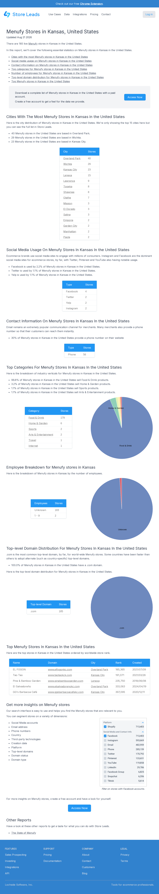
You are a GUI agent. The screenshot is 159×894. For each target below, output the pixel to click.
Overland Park (71, 158)
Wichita (67, 164)
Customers (88, 867)
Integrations (80, 14)
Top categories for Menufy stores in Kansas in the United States (49, 69)
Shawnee (68, 192)
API (7, 873)
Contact (106, 14)
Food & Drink (36, 417)
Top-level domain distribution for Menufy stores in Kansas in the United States (57, 77)
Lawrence (69, 180)
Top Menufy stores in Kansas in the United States (40, 81)
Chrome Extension (91, 3)
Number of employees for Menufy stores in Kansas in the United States (53, 73)
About (85, 854)
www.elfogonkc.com (60, 669)
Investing (10, 860)
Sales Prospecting (15, 854)
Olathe (67, 197)
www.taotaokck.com (60, 675)
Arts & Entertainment (41, 434)
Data (67, 14)
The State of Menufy (23, 832)
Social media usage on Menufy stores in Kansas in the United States (51, 60)
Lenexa (67, 175)
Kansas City (70, 169)
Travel (32, 440)
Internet (33, 445)
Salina (66, 214)
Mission (67, 203)
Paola (66, 237)
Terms (124, 860)
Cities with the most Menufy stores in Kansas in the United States (49, 56)
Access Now (134, 97)
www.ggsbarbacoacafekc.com (66, 692)
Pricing (94, 14)
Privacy (124, 854)
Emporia (68, 220)
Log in (149, 14)
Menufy (33, 43)
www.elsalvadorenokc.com (64, 686)
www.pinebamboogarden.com (65, 680)
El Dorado (69, 209)
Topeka (67, 186)
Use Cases (54, 14)
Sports (32, 429)
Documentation (52, 860)
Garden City (70, 225)
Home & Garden (38, 423)
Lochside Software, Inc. (19, 884)
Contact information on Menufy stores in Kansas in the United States (52, 65)
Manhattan (69, 231)
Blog (84, 873)
